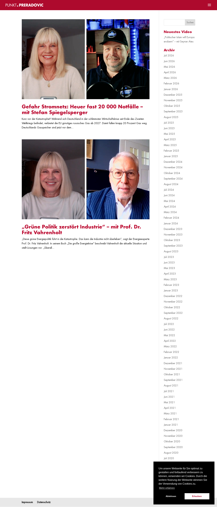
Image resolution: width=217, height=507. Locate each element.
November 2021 (173, 369)
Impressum (27, 502)
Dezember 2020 (173, 430)
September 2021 (173, 380)
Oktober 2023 (172, 240)
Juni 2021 (169, 397)
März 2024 (170, 212)
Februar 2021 (171, 419)
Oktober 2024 (172, 173)
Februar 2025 (171, 151)
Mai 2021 (169, 402)
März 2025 (170, 145)
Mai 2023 (169, 268)
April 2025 (170, 139)
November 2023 (173, 234)
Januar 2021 (171, 425)
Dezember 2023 (173, 229)
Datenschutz (44, 502)
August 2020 (171, 453)
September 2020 (173, 447)
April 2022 (170, 341)
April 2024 (170, 206)
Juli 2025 (169, 123)
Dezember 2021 (173, 363)
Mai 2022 (169, 335)
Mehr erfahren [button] (167, 488)
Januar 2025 (171, 156)
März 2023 (170, 279)
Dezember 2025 (173, 95)
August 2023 (171, 251)
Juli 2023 (169, 257)
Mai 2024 (169, 201)
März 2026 (170, 78)
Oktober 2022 (172, 307)
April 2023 (170, 273)
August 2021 (171, 385)
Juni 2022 (169, 329)
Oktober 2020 (172, 441)
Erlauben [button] (197, 496)
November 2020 (173, 436)
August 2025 (171, 117)
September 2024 (173, 178)
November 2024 (173, 167)
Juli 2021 (169, 391)
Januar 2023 (171, 290)
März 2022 (170, 346)
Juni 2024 (169, 195)
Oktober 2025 (172, 106)
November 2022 (173, 301)
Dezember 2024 (173, 162)
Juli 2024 (169, 190)
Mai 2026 (169, 67)
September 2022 (173, 313)
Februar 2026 (171, 83)
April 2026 (170, 72)
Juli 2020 (169, 458)
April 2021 (170, 408)
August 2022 (171, 318)
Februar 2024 (171, 218)
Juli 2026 (169, 55)
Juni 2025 (169, 128)
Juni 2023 (169, 262)
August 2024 (171, 184)
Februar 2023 (171, 285)
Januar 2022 (171, 357)
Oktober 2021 (172, 374)
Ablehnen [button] (171, 496)
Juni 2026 (169, 61)
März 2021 (170, 413)
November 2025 (173, 100)
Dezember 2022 (173, 296)
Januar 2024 (171, 223)
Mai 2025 (169, 134)
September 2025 (173, 111)
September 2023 (173, 246)
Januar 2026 (171, 89)
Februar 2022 (171, 352)
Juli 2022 (169, 324)
